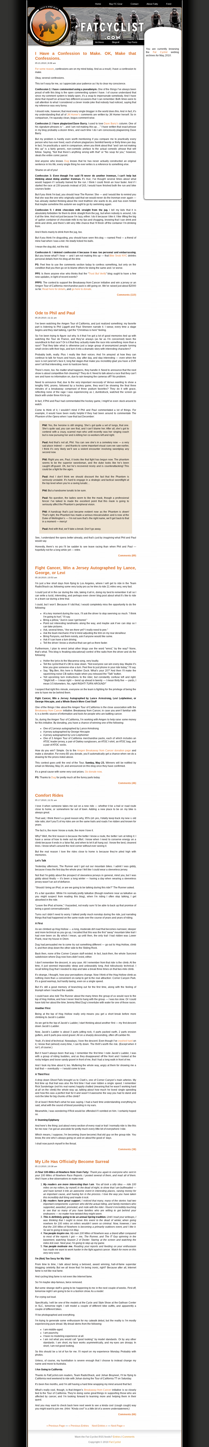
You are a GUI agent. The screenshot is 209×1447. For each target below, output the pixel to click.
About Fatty (152, 4)
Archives (99, 42)
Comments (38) (127, 1149)
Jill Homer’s (73, 114)
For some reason (44, 68)
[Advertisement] (162, 123)
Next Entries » (99, 1425)
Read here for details (54, 289)
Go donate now (93, 771)
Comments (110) (126, 294)
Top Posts (132, 42)
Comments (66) (127, 1414)
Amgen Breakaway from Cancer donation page (104, 750)
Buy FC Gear (115, 4)
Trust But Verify (97, 273)
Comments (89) (127, 555)
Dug (66, 161)
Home (98, 4)
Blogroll (115, 42)
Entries (117, 1436)
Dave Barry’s (111, 123)
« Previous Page (56, 1425)
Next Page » (118, 1425)
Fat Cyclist (160, 52)
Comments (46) (127, 783)
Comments (128, 1436)
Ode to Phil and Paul (55, 313)
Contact (134, 4)
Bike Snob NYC (118, 255)
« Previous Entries (79, 1425)
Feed (168, 4)
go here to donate (81, 289)
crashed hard (125, 1040)
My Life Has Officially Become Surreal (72, 1161)
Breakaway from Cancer (48, 710)
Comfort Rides (49, 795)
